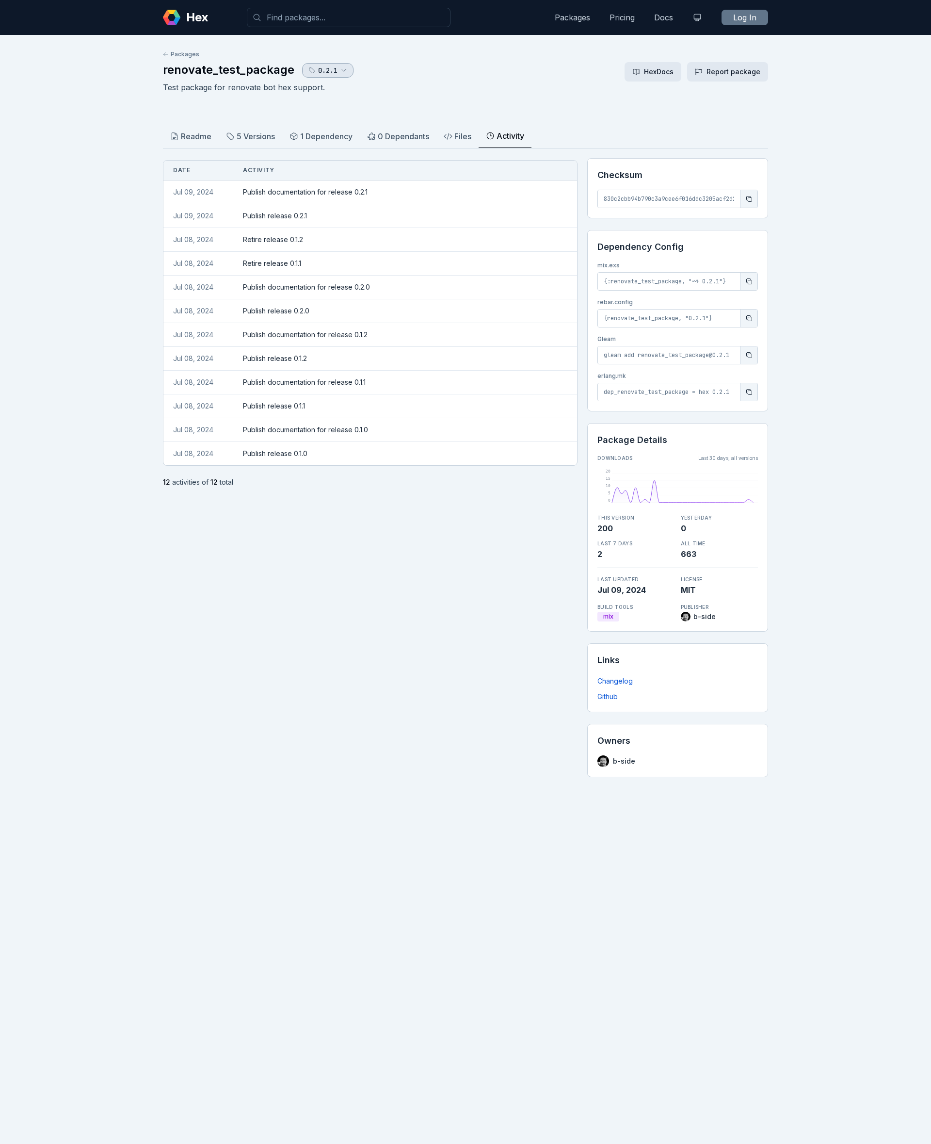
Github (607, 696)
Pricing (622, 17)
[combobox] (348, 17)
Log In (744, 17)
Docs (663, 17)
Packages (572, 17)
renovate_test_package (228, 70)
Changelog (615, 681)
